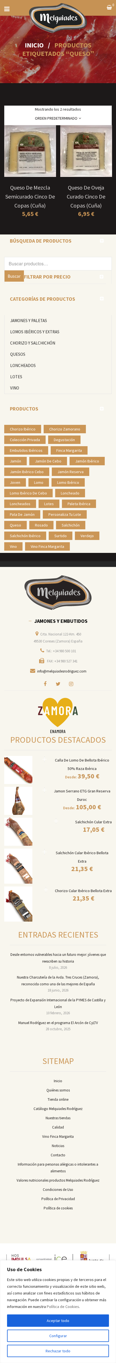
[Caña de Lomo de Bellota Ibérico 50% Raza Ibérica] (44, 759)
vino (13, 546)
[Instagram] (71, 684)
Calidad (58, 1127)
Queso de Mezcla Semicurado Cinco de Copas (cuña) (30, 196)
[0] (109, 7)
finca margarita (69, 450)
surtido (60, 535)
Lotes (16, 376)
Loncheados (23, 365)
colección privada (25, 439)
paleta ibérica (79, 503)
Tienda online (58, 1099)
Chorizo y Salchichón (32, 343)
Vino (14, 388)
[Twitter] (58, 684)
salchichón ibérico (25, 535)
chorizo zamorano (64, 429)
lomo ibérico (68, 482)
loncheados (20, 503)
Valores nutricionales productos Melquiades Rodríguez (58, 1180)
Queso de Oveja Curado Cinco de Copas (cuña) (86, 196)
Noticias (58, 1145)
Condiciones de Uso (58, 1189)
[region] (58, 1311)
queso (15, 525)
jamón (15, 461)
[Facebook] (45, 684)
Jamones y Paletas (28, 320)
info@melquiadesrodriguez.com (61, 671)
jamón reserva (70, 471)
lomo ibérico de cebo (28, 493)
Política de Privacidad (58, 1198)
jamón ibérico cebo (27, 471)
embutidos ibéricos (26, 450)
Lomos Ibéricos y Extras (34, 331)
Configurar (58, 1335)
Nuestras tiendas (58, 1118)
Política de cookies (58, 1208)
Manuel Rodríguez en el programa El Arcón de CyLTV (58, 1022)
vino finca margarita (47, 546)
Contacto (58, 1155)
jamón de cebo (48, 461)
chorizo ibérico (22, 429)
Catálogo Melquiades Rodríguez (58, 1108)
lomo (38, 482)
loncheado (70, 493)
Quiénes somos (58, 1090)
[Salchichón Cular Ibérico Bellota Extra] (44, 851)
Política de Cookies (63, 1306)
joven (15, 482)
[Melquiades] (58, 592)
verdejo (87, 535)
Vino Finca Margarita (58, 1136)
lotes (49, 503)
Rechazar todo (58, 1350)
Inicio (34, 45)
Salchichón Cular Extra (93, 821)
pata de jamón (22, 514)
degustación (64, 439)
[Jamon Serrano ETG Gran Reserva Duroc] (44, 790)
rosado (41, 525)
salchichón (71, 525)
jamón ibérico (87, 461)
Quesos (17, 354)
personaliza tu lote (64, 514)
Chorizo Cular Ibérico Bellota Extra (83, 890)
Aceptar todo (58, 1320)
